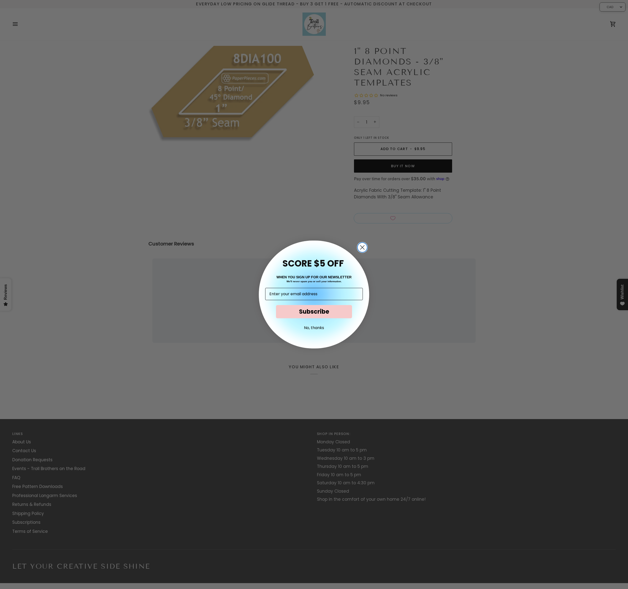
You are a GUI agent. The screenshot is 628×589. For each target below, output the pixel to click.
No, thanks (314, 328)
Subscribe (314, 311)
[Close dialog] (362, 247)
